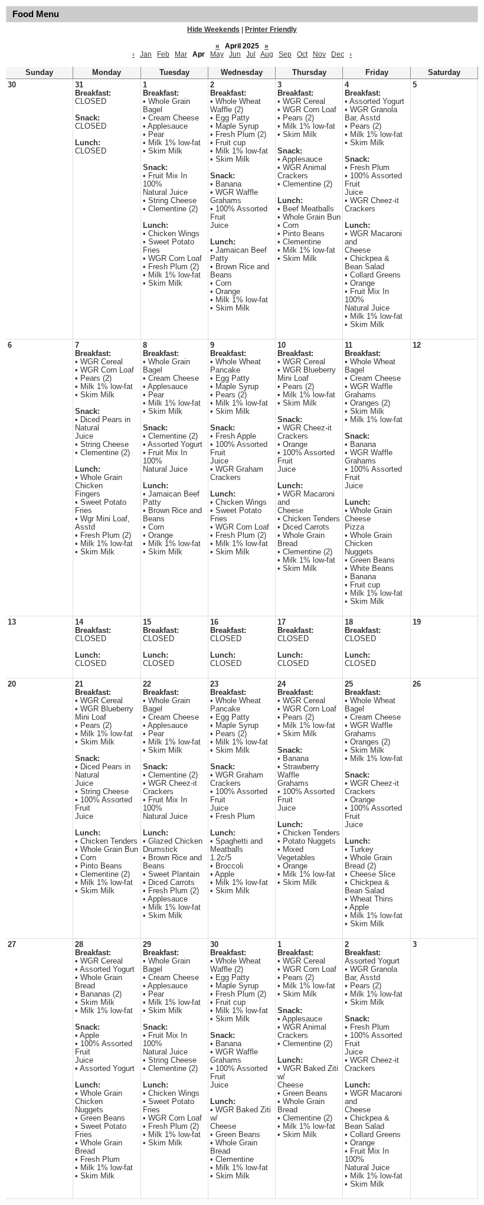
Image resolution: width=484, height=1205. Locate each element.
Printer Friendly (271, 29)
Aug (266, 54)
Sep (285, 54)
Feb (163, 54)
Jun (235, 54)
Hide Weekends (213, 29)
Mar (181, 54)
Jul (251, 54)
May (217, 54)
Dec (337, 54)
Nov (319, 54)
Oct (302, 54)
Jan (146, 54)
